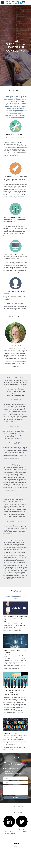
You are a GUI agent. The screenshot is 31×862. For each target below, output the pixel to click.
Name (6, 778)
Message (7, 787)
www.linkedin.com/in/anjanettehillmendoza (9, 834)
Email (6, 782)
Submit (15, 797)
